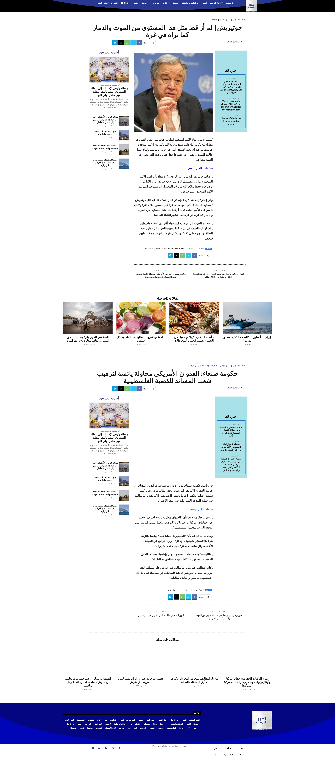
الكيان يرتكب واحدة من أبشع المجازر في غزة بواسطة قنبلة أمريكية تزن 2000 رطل (218, 275)
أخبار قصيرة (225, 20)
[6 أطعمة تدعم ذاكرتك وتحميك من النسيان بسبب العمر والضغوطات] (194, 318)
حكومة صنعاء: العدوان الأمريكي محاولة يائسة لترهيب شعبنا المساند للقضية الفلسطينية (160, 275)
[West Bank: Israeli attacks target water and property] (124, 149)
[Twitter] (133, 42)
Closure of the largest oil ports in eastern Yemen (231, 121)
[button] (79, 3)
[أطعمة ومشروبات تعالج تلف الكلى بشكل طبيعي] (141, 318)
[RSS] (113, 748)
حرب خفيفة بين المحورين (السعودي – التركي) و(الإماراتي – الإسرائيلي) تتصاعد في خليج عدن (231, 87)
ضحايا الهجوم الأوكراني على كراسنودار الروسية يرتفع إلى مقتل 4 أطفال (105, 120)
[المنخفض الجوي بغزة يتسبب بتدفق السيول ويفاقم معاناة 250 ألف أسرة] (88, 318)
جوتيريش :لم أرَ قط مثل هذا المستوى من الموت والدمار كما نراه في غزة (169, 248)
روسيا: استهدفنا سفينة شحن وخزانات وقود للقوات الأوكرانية (105, 163)
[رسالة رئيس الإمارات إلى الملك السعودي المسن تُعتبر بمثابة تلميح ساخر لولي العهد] (109, 69)
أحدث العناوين (239, 20)
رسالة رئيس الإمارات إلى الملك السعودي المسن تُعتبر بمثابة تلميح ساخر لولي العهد (109, 92)
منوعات (213, 20)
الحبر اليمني (200, 248)
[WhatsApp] (127, 42)
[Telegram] (115, 42)
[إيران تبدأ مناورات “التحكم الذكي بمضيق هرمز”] (247, 318)
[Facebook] (139, 42)
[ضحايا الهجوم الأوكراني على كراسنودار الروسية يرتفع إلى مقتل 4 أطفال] (124, 121)
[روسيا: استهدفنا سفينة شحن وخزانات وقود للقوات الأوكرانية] (124, 164)
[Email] (121, 42)
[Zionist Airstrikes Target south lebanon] (124, 135)
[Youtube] (93, 748)
